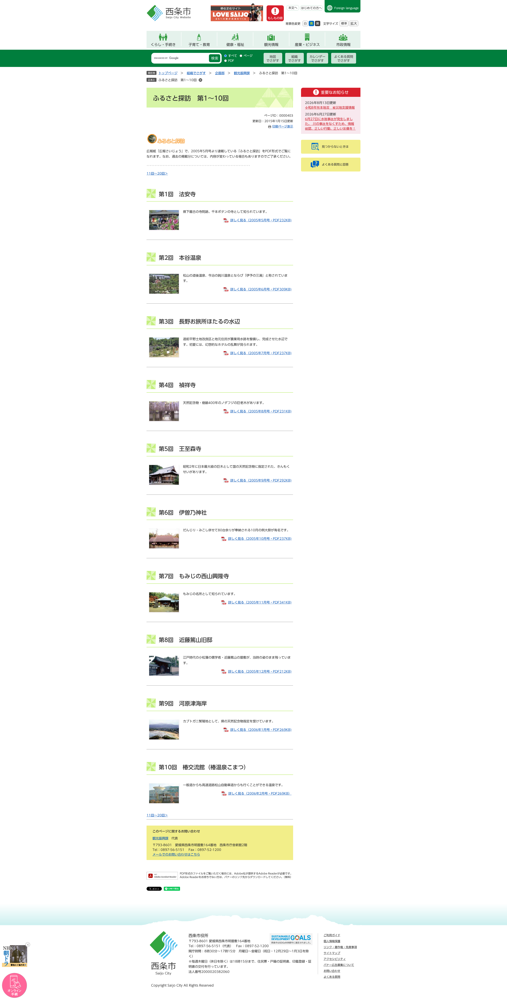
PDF (231, 60)
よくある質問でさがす (343, 58)
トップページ (167, 73)
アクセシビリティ (335, 959)
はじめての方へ (311, 8)
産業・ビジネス (307, 44)
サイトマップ (332, 953)
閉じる (27, 944)
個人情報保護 (332, 941)
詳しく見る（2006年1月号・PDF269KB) (261, 729)
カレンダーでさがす (317, 58)
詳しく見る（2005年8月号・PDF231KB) (261, 411)
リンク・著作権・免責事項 (340, 947)
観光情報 (271, 44)
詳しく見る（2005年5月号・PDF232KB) (261, 220)
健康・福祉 (235, 44)
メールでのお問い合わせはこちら (176, 854)
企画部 (220, 73)
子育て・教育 (199, 44)
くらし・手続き (163, 44)
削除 (200, 80)
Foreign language (346, 8)
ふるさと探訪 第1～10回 (177, 80)
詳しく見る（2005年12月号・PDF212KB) (260, 671)
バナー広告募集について (339, 965)
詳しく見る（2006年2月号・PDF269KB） (260, 793)
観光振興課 (242, 73)
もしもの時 (275, 18)
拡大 (353, 23)
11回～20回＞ (157, 173)
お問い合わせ (332, 971)
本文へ (292, 7)
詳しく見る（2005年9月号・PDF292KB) (261, 480)
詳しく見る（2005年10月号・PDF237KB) (260, 538)
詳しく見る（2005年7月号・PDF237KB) (261, 353)
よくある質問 (332, 976)
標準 (344, 23)
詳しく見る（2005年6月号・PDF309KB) (261, 289)
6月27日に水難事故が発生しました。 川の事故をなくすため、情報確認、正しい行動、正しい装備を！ (330, 123)
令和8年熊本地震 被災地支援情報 (330, 107)
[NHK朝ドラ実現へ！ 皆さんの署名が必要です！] (14, 956)
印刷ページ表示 (282, 126)
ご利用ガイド (332, 935)
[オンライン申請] (14, 985)
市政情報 (343, 44)
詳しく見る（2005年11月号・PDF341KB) (260, 602)
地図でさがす (272, 58)
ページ (248, 55)
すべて (232, 55)
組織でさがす (294, 58)
